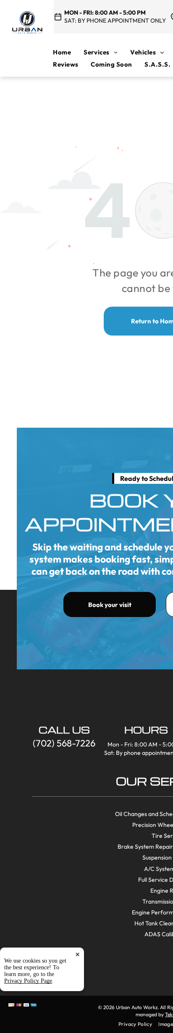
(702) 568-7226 (64, 743)
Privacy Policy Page (28, 981)
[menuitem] (68, 52)
